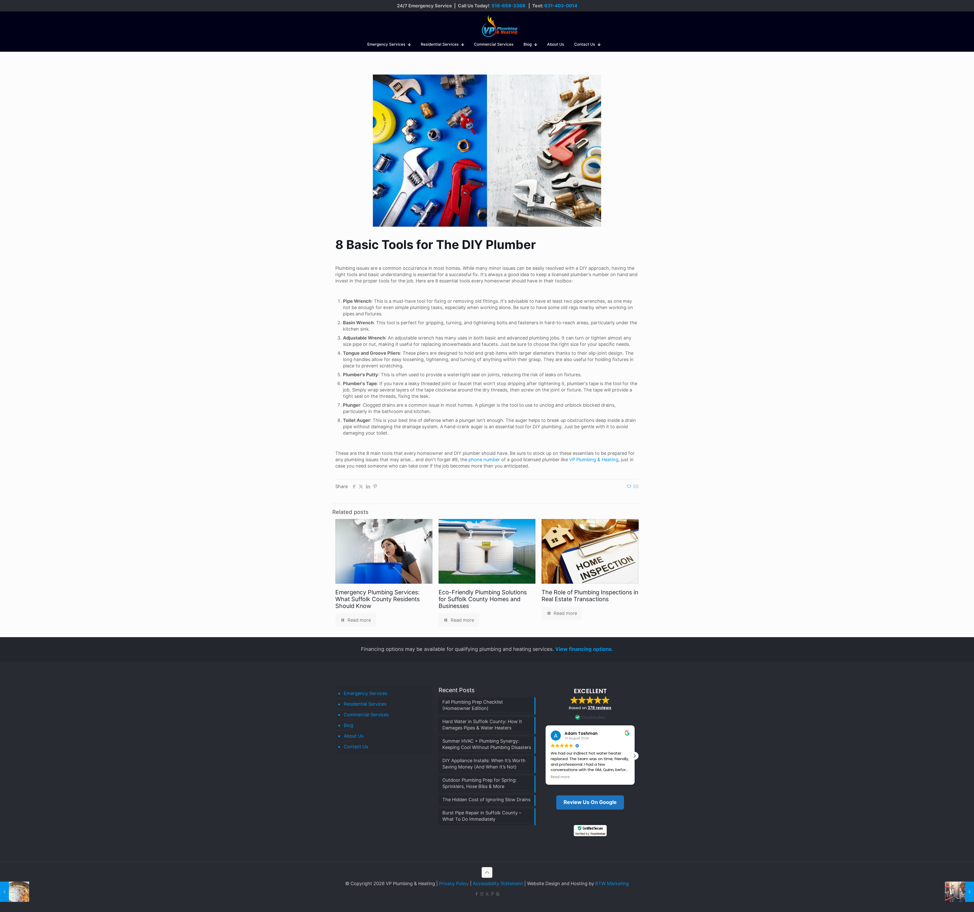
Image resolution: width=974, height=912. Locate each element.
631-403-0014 (560, 5)
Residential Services (365, 704)
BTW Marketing (612, 883)
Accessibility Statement (498, 883)
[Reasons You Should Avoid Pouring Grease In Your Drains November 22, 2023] (14, 892)
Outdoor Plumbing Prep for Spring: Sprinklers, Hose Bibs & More (479, 783)
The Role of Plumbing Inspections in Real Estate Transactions (590, 596)
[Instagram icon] (482, 893)
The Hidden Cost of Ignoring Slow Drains (486, 799)
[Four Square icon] (492, 893)
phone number (484, 459)
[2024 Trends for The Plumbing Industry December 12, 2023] (959, 892)
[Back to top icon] (487, 872)
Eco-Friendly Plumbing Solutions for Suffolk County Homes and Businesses (483, 599)
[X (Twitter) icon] (487, 893)
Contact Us (356, 746)
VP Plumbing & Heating (593, 459)
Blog (348, 725)
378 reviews (599, 707)
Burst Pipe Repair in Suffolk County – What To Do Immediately (481, 816)
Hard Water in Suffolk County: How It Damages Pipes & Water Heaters (482, 724)
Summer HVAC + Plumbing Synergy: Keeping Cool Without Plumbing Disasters (486, 744)
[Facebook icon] (476, 893)
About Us (353, 736)
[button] (634, 756)
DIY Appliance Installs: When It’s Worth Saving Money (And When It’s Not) (484, 764)
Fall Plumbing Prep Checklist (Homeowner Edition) (472, 705)
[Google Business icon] (497, 893)
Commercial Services (366, 714)
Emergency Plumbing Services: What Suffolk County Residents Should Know (377, 599)
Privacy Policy (454, 883)
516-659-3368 (508, 5)
